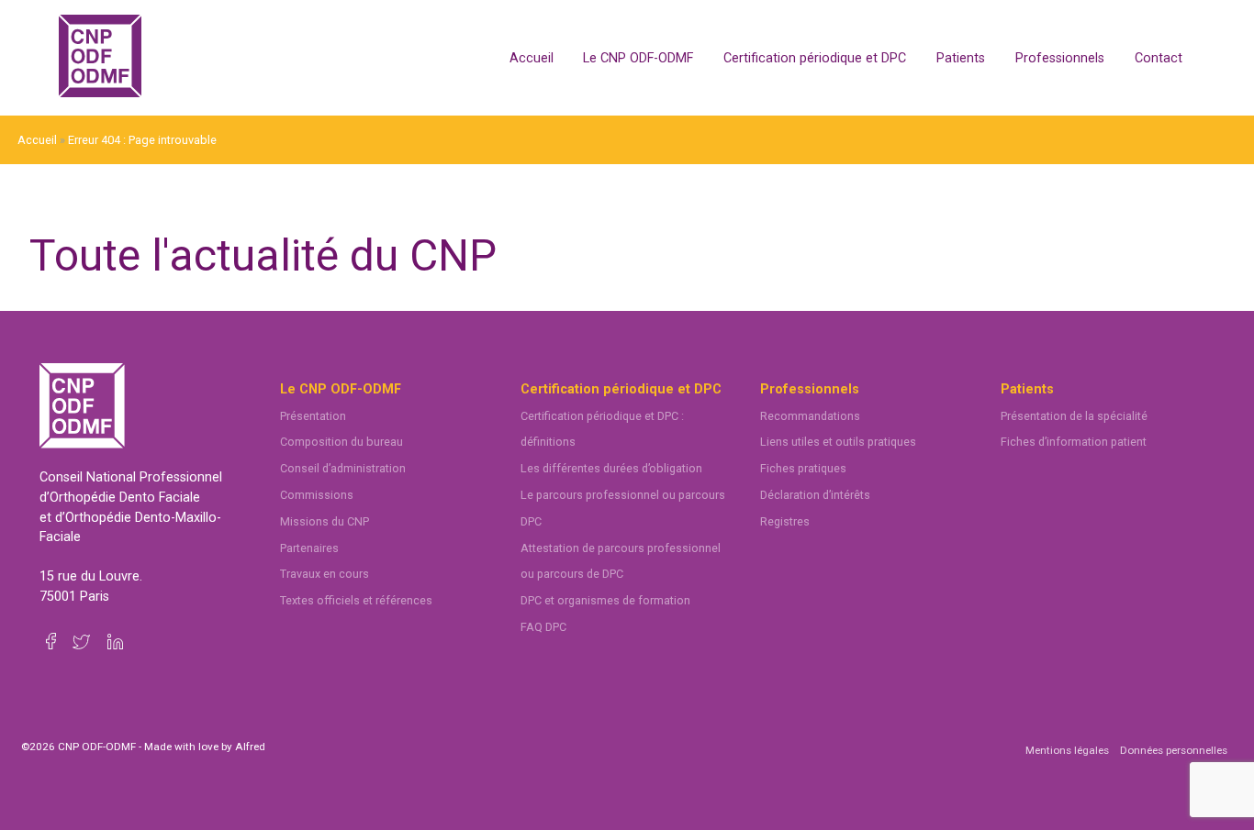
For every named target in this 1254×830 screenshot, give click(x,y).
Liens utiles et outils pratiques (838, 441)
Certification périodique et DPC (814, 58)
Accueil (531, 58)
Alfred (250, 746)
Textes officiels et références (356, 600)
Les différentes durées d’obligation (611, 468)
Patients (960, 58)
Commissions (316, 495)
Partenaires (309, 548)
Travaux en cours (324, 574)
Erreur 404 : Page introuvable (142, 140)
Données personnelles (1173, 750)
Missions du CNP (324, 521)
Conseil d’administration (343, 468)
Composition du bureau (341, 441)
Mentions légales (1067, 750)
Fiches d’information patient (1074, 441)
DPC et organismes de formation (605, 600)
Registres (785, 521)
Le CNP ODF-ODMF (638, 58)
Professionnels (1059, 58)
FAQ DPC (543, 627)
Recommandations (810, 416)
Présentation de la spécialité (1074, 416)
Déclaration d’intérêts (815, 495)
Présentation (313, 416)
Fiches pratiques (803, 468)
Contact (1158, 58)
